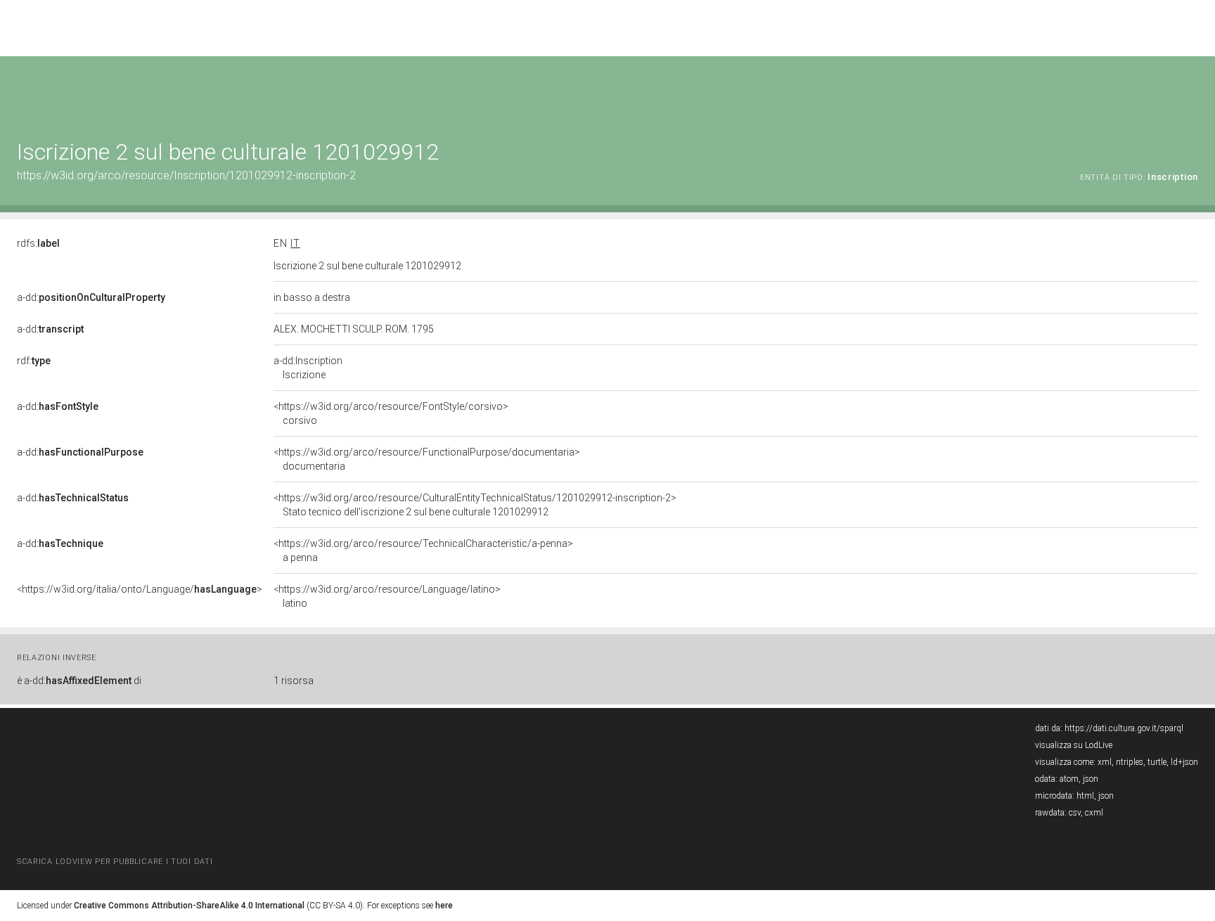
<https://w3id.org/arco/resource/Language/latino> (387, 596)
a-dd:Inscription (308, 367)
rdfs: (38, 243)
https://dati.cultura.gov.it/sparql (1124, 728)
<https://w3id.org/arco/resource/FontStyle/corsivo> (391, 413)
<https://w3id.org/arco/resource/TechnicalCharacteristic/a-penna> (423, 550)
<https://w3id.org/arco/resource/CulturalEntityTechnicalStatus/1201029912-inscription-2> (475, 504)
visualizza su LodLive (1073, 745)
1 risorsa (294, 680)
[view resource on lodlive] (1191, 91)
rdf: (34, 360)
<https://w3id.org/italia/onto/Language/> (139, 589)
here (444, 905)
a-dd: (91, 297)
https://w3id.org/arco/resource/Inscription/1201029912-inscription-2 (186, 175)
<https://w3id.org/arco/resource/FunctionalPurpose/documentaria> (427, 459)
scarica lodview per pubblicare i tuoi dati (114, 861)
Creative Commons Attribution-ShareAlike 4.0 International (189, 905)
